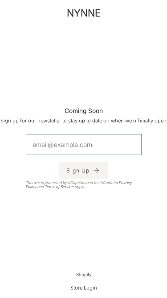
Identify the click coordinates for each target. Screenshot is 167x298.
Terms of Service (59, 187)
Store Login (83, 288)
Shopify (83, 274)
